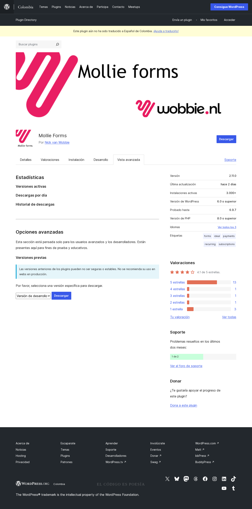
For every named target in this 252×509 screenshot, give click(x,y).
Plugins (65, 455)
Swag (155, 462)
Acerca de (22, 443)
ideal (217, 236)
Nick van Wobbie (57, 142)
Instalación (76, 160)
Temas (65, 449)
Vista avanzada (128, 160)
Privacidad (23, 462)
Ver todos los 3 (227, 227)
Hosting (21, 455)
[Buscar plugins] (57, 44)
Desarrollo (101, 160)
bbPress (202, 455)
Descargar (226, 139)
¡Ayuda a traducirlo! (166, 31)
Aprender (112, 443)
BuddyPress (204, 462)
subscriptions (227, 244)
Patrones (66, 462)
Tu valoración (180, 317)
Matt (200, 449)
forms (207, 236)
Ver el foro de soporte (186, 366)
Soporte (230, 160)
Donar (156, 455)
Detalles (26, 160)
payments (229, 236)
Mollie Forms (53, 135)
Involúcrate (157, 443)
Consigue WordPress (229, 6)
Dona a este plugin (183, 405)
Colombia (59, 484)
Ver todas (229, 317)
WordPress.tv (116, 462)
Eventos (155, 449)
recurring (210, 244)
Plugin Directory (26, 19)
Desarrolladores (116, 455)
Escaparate (68, 443)
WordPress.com (207, 443)
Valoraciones (50, 160)
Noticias (21, 449)
